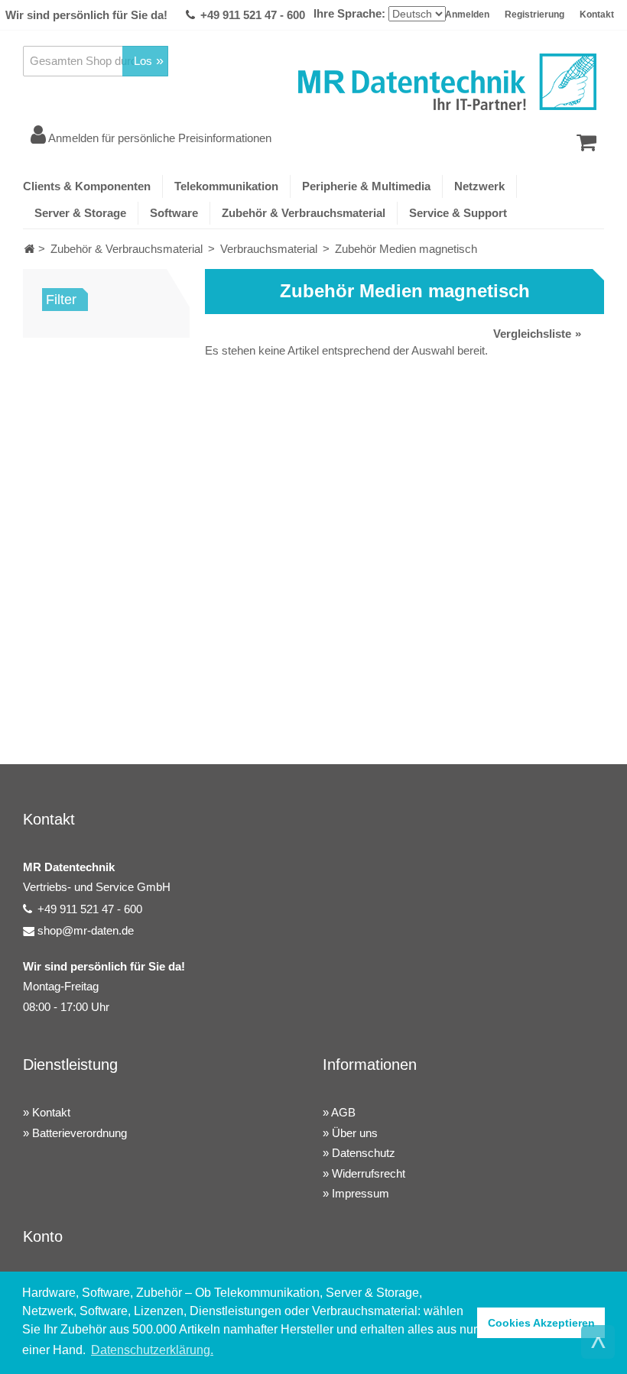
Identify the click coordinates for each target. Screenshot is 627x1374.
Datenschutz (363, 1152)
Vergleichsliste (532, 333)
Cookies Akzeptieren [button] (541, 1323)
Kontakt (597, 14)
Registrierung (534, 14)
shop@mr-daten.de (85, 930)
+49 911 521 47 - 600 (252, 14)
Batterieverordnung (79, 1132)
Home (29, 249)
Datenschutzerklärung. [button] (152, 1349)
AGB (343, 1112)
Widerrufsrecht (368, 1173)
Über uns (355, 1132)
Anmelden (467, 14)
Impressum (360, 1193)
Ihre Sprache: (349, 13)
